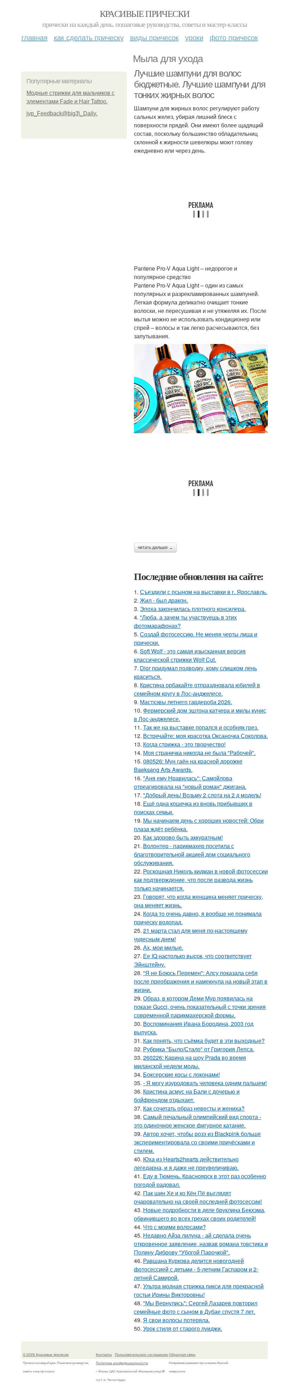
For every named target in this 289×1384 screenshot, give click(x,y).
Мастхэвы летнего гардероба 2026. (186, 702)
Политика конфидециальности (122, 1362)
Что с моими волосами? (174, 1227)
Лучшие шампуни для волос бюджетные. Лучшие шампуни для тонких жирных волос (199, 84)
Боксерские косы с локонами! (181, 1074)
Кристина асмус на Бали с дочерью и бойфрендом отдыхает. (187, 1095)
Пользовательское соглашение (141, 1354)
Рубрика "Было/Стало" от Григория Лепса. (198, 1049)
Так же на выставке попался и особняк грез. (200, 727)
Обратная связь (182, 1354)
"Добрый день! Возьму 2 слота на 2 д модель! (202, 795)
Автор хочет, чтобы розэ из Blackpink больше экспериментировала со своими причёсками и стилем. (197, 1142)
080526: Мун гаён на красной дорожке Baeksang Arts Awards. (188, 765)
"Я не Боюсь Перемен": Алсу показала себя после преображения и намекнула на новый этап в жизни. (201, 981)
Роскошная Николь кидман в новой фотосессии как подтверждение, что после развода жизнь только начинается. (201, 879)
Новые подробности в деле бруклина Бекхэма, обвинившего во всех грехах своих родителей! (199, 1214)
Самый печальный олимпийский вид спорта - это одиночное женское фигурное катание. (197, 1121)
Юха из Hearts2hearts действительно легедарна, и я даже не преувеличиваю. (186, 1163)
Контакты (104, 1354)
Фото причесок (234, 37)
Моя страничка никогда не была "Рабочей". (199, 753)
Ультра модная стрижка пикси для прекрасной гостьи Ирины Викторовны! (199, 1290)
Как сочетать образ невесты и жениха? (194, 1108)
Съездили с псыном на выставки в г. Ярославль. (203, 592)
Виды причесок (154, 37)
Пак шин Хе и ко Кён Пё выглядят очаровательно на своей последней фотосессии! (198, 1197)
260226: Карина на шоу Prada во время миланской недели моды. (190, 1061)
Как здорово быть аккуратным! (183, 837)
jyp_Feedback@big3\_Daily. (61, 113)
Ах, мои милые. (163, 947)
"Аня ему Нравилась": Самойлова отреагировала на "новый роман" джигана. (190, 782)
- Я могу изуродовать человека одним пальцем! (205, 1083)
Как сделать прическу (89, 37)
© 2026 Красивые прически (46, 1354)
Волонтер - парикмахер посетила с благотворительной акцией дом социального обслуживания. (192, 854)
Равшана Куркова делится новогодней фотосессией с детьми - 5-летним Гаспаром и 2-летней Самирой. (196, 1269)
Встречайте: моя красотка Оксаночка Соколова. (205, 736)
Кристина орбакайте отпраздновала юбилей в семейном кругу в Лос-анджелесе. (197, 689)
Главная (34, 37)
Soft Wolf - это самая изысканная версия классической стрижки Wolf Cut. (190, 655)
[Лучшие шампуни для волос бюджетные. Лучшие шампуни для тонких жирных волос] (201, 388)
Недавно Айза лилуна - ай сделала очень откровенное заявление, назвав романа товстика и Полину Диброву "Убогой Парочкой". (201, 1243)
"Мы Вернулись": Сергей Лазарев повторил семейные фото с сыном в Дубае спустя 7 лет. (195, 1307)
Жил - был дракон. (164, 600)
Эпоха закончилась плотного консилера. (193, 609)
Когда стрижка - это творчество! (184, 744)
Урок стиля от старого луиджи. (182, 1328)
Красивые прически (145, 13)
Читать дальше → (155, 547)
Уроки (194, 37)
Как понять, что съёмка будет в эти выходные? (204, 1041)
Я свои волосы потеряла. (176, 1320)
